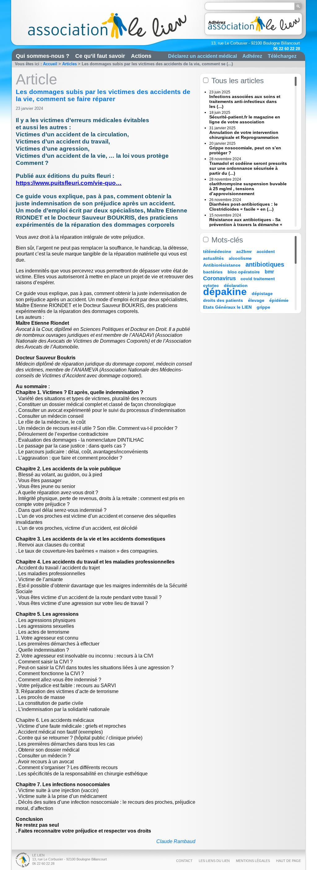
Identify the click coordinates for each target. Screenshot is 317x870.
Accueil (50, 64)
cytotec (211, 285)
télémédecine (217, 251)
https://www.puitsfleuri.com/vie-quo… (69, 183)
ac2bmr (244, 251)
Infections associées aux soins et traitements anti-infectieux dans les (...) (244, 101)
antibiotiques (264, 264)
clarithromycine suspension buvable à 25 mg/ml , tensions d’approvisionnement (248, 188)
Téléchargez (282, 56)
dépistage (262, 293)
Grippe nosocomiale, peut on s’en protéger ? (245, 150)
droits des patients (223, 300)
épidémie (279, 300)
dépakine (225, 291)
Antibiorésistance (222, 265)
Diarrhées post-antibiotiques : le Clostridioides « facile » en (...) (243, 207)
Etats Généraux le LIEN (227, 307)
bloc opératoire (244, 271)
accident (266, 251)
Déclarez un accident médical (202, 56)
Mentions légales (253, 861)
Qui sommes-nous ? (42, 56)
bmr (269, 271)
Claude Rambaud (175, 841)
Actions (141, 56)
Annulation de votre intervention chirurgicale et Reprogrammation (244, 135)
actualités (213, 258)
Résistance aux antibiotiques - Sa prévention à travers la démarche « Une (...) (245, 224)
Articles (69, 64)
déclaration (236, 285)
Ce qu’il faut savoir (100, 56)
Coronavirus (220, 278)
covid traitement (258, 278)
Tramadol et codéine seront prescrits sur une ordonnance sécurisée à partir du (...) (248, 168)
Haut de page (288, 861)
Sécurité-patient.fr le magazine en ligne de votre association (244, 119)
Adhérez (252, 56)
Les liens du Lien (214, 861)
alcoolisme (240, 258)
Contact (184, 861)
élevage (256, 300)
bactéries (213, 271)
